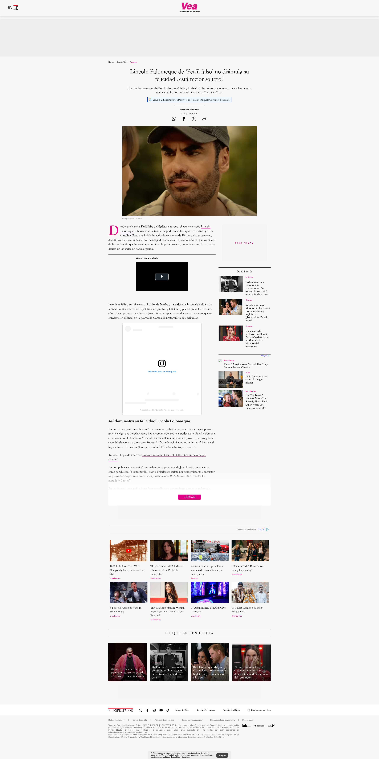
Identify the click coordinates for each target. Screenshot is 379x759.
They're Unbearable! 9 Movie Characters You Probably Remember (166, 570)
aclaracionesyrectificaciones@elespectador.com (127, 732)
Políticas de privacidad (164, 720)
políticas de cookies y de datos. (176, 757)
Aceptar (222, 755)
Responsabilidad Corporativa (222, 720)
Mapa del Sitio (182, 710)
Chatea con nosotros (261, 710)
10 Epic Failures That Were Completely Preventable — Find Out (127, 570)
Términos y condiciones (192, 720)
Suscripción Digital (231, 710)
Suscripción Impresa (206, 710)
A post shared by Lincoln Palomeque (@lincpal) (162, 410)
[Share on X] (194, 119)
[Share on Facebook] (183, 119)
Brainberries (115, 578)
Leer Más (189, 497)
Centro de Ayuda (140, 720)
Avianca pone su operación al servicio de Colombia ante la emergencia (207, 570)
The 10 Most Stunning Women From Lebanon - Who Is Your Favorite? (167, 611)
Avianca (194, 578)
